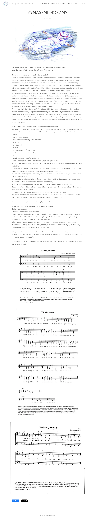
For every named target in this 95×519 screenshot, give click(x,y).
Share (16, 501)
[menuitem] (44, 3)
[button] (85, 3)
